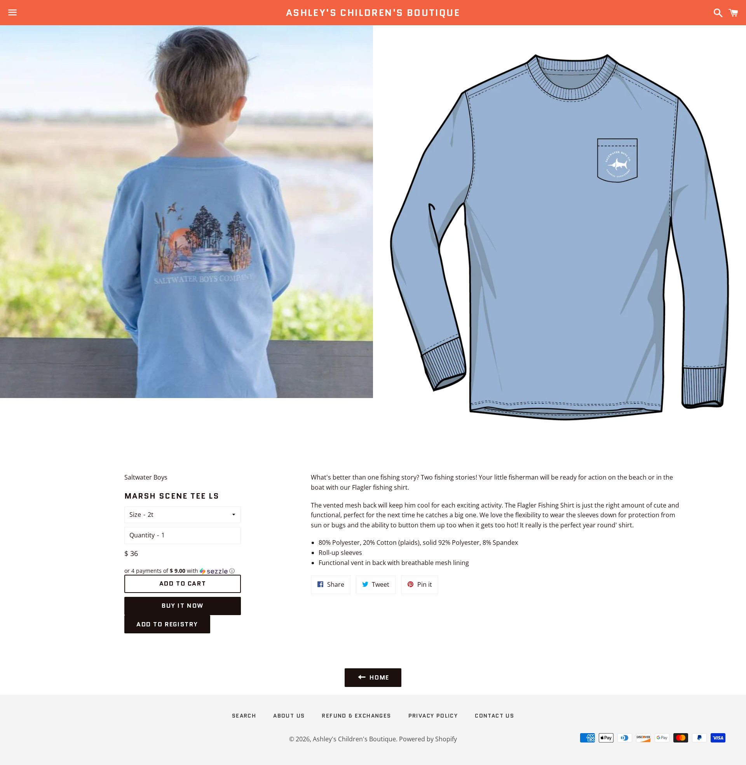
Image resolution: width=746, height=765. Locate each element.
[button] (182, 571)
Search (244, 716)
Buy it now (183, 605)
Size (135, 514)
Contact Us (494, 716)
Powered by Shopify (428, 739)
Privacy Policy (433, 716)
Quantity (142, 535)
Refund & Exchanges (356, 716)
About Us (289, 716)
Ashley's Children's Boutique (373, 12)
